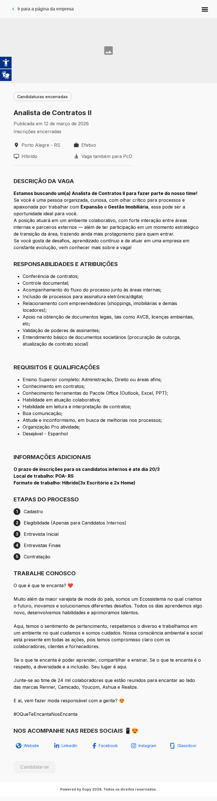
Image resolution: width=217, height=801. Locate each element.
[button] (204, 9)
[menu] (204, 9)
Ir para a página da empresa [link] (46, 8)
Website (31, 745)
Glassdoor (186, 745)
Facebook (108, 745)
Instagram (147, 745)
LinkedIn (69, 745)
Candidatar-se (34, 767)
